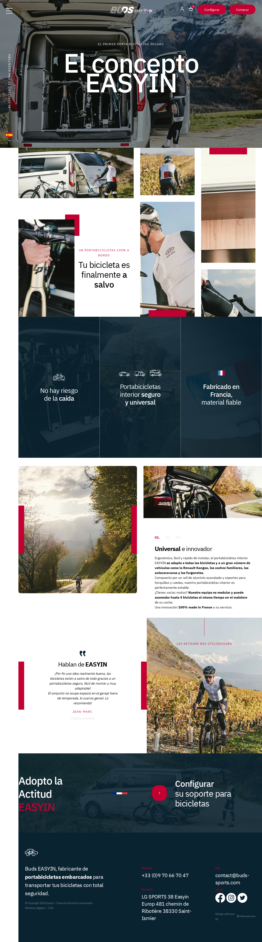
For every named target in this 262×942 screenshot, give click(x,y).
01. (157, 537)
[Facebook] (220, 900)
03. (178, 537)
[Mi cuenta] (182, 9)
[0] (191, 9)
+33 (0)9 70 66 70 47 (165, 874)
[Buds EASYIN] (131, 13)
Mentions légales (35, 908)
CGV (50, 908)
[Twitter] (242, 900)
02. (168, 537)
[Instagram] (231, 900)
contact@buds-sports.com (232, 878)
